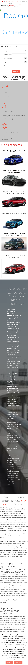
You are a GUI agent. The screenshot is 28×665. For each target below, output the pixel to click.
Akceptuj (9, 662)
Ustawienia (18, 662)
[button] (14, 58)
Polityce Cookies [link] (19, 659)
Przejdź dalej (16, 71)
